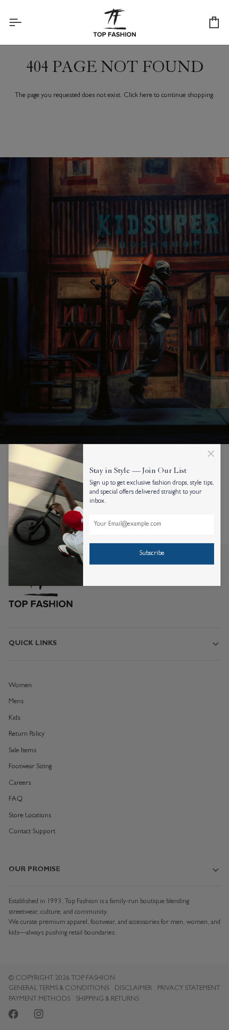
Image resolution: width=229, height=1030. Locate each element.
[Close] (211, 453)
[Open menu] (24, 22)
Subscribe (152, 554)
